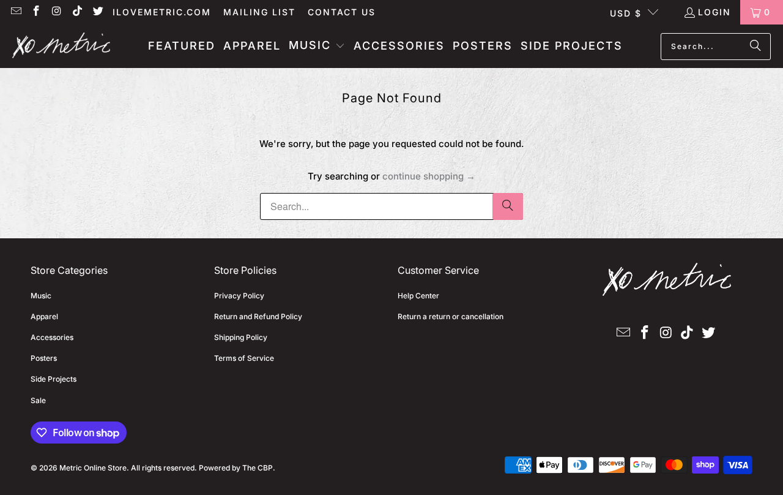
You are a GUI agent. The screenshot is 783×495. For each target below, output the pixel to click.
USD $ (626, 13)
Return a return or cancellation (450, 316)
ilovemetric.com (162, 12)
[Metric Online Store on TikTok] (77, 12)
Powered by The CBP (236, 467)
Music (41, 295)
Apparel (44, 316)
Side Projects (53, 379)
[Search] (755, 46)
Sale (38, 400)
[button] (317, 46)
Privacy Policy (239, 295)
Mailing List (259, 12)
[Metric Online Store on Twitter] (97, 12)
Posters (44, 358)
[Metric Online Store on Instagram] (56, 12)
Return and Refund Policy (258, 316)
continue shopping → (428, 176)
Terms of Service (244, 358)
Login (714, 12)
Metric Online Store (93, 467)
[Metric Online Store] (61, 45)
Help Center (418, 295)
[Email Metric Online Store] (15, 12)
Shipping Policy (240, 337)
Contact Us (342, 12)
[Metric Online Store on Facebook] (36, 12)
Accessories (52, 337)
